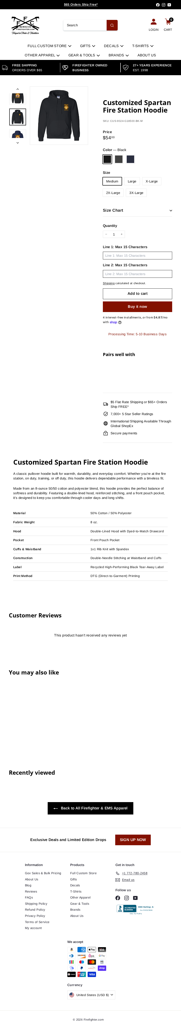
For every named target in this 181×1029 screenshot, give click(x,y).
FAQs (29, 897)
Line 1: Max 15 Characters (125, 247)
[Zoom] (59, 116)
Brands (117, 55)
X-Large (152, 181)
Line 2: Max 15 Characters (125, 265)
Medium (112, 181)
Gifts (86, 46)
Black (107, 159)
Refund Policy (35, 909)
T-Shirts (141, 46)
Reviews (31, 891)
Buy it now (137, 307)
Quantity (110, 226)
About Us (147, 55)
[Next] (17, 141)
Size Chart (113, 210)
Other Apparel (40, 55)
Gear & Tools (82, 55)
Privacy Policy (35, 916)
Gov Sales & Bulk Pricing (43, 873)
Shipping (109, 283)
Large (132, 181)
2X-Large (113, 193)
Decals (112, 46)
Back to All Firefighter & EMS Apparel (93, 808)
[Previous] (17, 89)
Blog (28, 885)
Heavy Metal (118, 159)
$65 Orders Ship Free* (81, 4)
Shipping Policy (36, 903)
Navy (130, 159)
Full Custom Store (48, 46)
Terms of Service (37, 922)
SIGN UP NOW (133, 840)
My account (33, 928)
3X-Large (136, 193)
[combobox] (90, 25)
